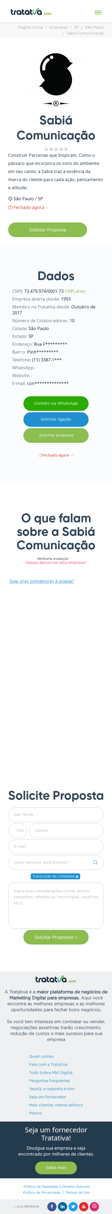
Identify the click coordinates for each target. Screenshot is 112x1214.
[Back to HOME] (31, 11)
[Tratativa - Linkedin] (62, 1206)
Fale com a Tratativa (48, 1065)
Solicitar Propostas (54, 937)
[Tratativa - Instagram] (94, 1206)
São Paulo (94, 27)
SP (76, 27)
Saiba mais (56, 1168)
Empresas (58, 27)
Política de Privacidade (41, 1192)
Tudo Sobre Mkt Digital (51, 1073)
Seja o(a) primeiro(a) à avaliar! (42, 581)
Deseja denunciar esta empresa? (56, 563)
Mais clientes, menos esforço (56, 1105)
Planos (35, 1113)
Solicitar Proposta (47, 230)
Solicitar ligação (56, 419)
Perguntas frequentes (49, 1081)
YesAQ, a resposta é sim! (52, 1089)
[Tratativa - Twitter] (73, 1206)
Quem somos (41, 1057)
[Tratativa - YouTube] (83, 1206)
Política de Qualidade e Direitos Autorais (56, 1186)
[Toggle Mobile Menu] (98, 12)
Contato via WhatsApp (56, 403)
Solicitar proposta (56, 435)
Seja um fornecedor (47, 1097)
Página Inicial (30, 27)
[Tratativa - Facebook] (52, 1206)
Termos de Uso (78, 1192)
